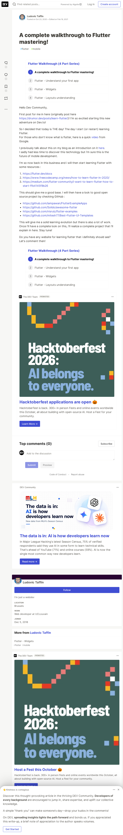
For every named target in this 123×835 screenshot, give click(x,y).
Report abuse (77, 474)
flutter (24, 48)
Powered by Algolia (70, 4)
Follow (67, 589)
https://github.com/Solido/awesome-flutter (50, 207)
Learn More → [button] (30, 423)
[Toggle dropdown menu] (112, 296)
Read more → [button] (29, 561)
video (95, 137)
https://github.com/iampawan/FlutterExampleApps (55, 203)
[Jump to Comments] (6, 76)
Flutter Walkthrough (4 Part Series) (54, 63)
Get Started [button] (12, 829)
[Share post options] (6, 109)
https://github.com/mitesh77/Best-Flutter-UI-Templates (58, 215)
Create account (109, 4)
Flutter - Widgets (24, 643)
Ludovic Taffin (35, 16)
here (101, 148)
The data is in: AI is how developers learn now (64, 535)
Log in (90, 4)
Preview (47, 465)
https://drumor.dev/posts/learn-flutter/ (43, 118)
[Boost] (6, 98)
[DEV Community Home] (5, 4)
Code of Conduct (58, 474)
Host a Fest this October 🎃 (38, 769)
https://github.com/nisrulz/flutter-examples (50, 211)
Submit (32, 465)
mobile (35, 48)
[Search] (14, 4)
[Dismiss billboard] (118, 789)
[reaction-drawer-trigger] (6, 64)
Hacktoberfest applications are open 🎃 (58, 402)
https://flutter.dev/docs (37, 173)
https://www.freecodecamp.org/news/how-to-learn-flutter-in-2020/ (66, 177)
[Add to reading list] (6, 88)
